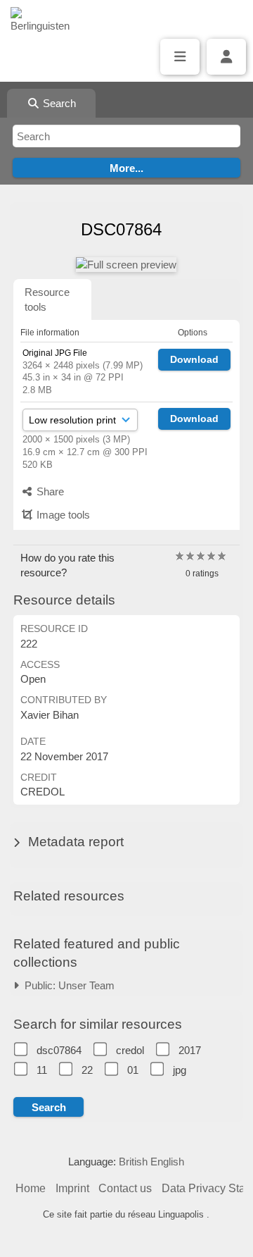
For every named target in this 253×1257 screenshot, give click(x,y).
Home (30, 1188)
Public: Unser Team (67, 985)
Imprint (72, 1188)
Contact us (125, 1188)
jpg (179, 1070)
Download (194, 359)
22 (87, 1070)
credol (130, 1050)
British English (151, 1162)
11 (42, 1070)
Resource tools (47, 299)
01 (132, 1070)
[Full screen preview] (126, 264)
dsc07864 (59, 1050)
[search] (126, 136)
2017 (190, 1050)
